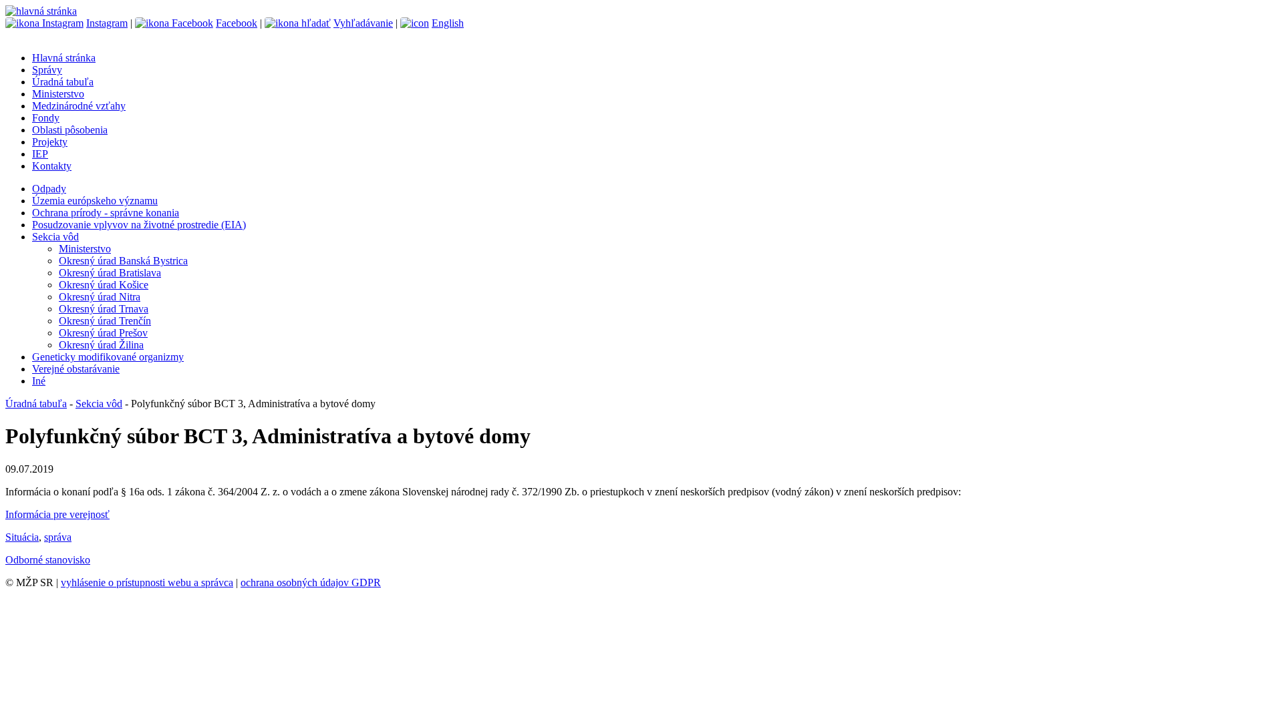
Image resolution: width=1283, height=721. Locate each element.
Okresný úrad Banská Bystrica (123, 260)
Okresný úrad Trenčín (105, 320)
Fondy (45, 118)
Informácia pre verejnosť (57, 514)
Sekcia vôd (55, 236)
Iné (38, 381)
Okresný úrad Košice (103, 284)
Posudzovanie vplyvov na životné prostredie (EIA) (139, 224)
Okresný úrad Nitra (99, 296)
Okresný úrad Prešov (103, 332)
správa (58, 537)
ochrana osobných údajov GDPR (311, 582)
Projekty (49, 142)
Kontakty (52, 166)
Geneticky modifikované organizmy (108, 357)
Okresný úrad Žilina (101, 344)
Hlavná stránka (64, 57)
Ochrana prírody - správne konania (105, 212)
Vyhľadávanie (363, 23)
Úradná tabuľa (63, 81)
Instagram (107, 23)
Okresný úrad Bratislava (110, 272)
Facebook (236, 23)
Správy (47, 69)
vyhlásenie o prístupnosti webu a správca (147, 582)
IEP (40, 154)
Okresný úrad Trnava (103, 308)
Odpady (49, 188)
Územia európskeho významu (95, 200)
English (448, 23)
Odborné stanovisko (47, 559)
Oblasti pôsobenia (70, 130)
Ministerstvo (58, 93)
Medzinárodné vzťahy (79, 105)
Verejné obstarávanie (76, 369)
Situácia (22, 537)
